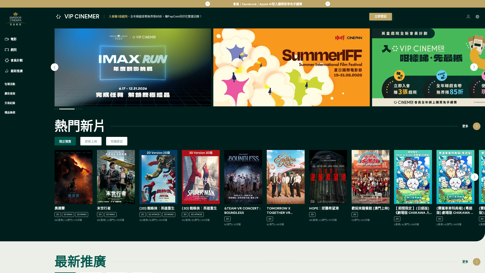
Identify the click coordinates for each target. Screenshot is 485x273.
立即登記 (381, 16)
